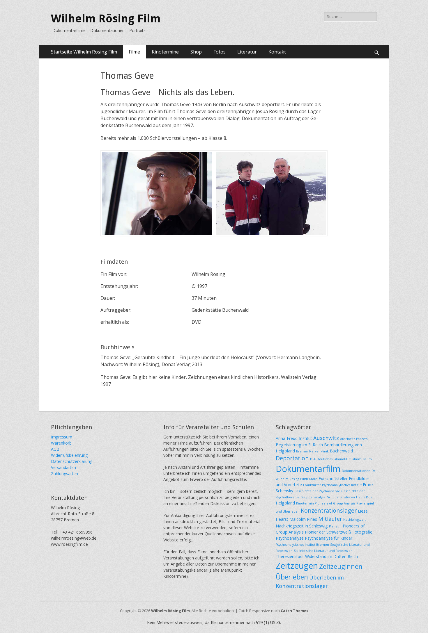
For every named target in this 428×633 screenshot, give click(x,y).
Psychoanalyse (290, 538)
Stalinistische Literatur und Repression (323, 551)
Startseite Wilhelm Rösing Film (84, 52)
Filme (134, 52)
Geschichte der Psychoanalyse (317, 491)
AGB (55, 449)
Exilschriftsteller (333, 478)
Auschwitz (326, 437)
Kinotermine (165, 52)
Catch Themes (294, 610)
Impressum (61, 437)
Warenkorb (61, 443)
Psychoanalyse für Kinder (328, 538)
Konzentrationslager (329, 510)
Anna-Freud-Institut (294, 438)
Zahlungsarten (64, 473)
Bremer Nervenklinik (312, 451)
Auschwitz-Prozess (353, 439)
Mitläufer (330, 518)
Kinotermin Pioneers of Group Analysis (325, 503)
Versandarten (63, 467)
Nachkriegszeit (354, 520)
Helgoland (285, 503)
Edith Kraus (308, 479)
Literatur (247, 52)
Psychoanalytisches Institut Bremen (302, 545)
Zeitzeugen (297, 565)
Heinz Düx (364, 497)
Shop (196, 52)
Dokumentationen (356, 471)
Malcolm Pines (303, 519)
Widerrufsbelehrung (69, 455)
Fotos (219, 52)
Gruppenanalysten (341, 497)
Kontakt (277, 52)
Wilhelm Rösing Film (106, 18)
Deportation (292, 458)
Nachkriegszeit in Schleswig (302, 526)
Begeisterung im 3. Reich (299, 444)
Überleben (292, 577)
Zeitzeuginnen (340, 566)
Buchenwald (341, 451)
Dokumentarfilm (308, 469)
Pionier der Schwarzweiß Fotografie (338, 532)
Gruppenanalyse (313, 497)
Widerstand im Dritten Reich (331, 556)
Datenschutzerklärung (71, 461)
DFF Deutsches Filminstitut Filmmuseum (341, 459)
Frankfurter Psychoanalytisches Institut (332, 485)
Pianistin (335, 526)
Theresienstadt (290, 556)
